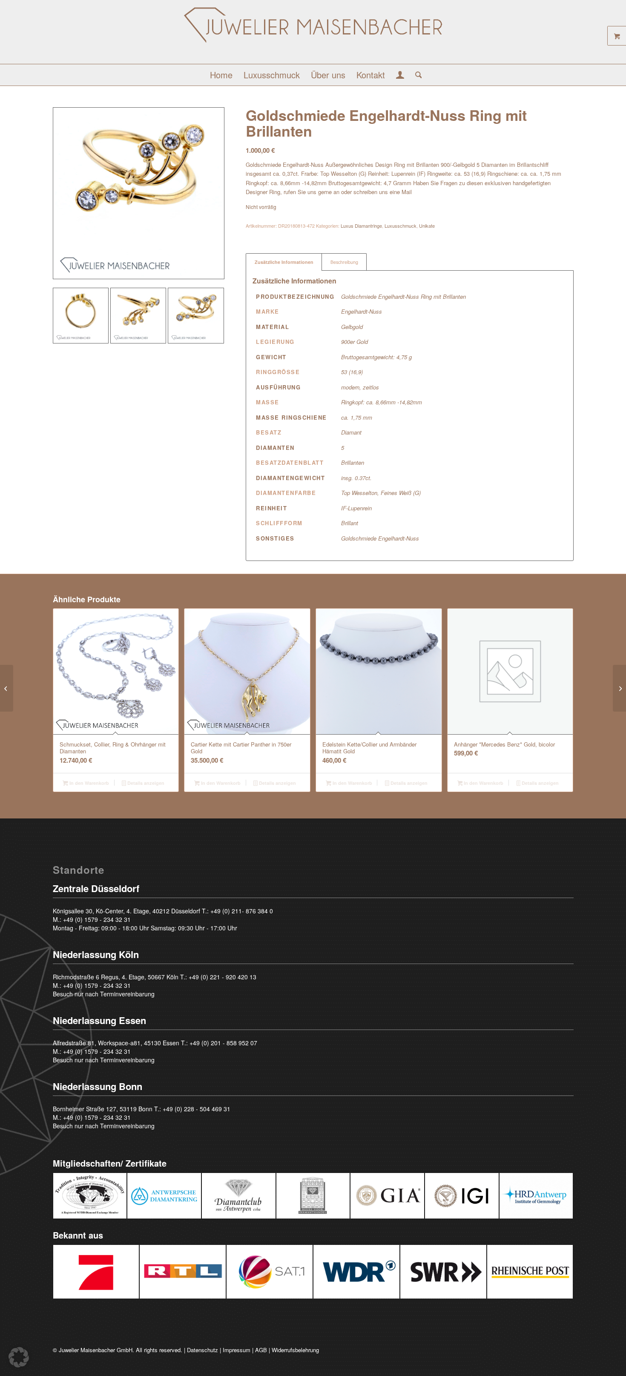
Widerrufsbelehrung (295, 1350)
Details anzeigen (145, 783)
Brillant (349, 523)
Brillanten (352, 462)
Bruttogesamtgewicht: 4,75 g (376, 357)
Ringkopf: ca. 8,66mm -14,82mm (381, 402)
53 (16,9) (352, 372)
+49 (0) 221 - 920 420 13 (222, 977)
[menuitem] (221, 75)
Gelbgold (352, 327)
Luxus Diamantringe (361, 225)
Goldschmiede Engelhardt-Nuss (380, 538)
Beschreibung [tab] (344, 262)
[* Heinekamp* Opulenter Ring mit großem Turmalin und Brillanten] (6, 688)
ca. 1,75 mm (356, 417)
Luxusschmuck (400, 225)
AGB (261, 1350)
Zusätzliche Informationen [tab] (284, 262)
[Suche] (416, 75)
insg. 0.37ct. (356, 478)
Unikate (427, 225)
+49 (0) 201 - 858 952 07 (223, 1042)
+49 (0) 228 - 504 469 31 (196, 1108)
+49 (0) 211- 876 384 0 (241, 911)
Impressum (236, 1350)
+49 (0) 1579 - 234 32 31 (97, 919)
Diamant (351, 432)
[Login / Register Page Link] (400, 75)
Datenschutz (202, 1350)
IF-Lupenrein (356, 508)
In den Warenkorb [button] (88, 783)
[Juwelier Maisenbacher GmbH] (313, 35)
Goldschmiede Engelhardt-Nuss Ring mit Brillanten (403, 296)
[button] (18, 1357)
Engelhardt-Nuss (361, 311)
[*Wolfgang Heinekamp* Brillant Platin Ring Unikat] (619, 688)
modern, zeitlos (360, 387)
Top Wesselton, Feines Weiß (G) (381, 493)
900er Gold (354, 342)
